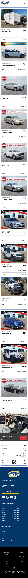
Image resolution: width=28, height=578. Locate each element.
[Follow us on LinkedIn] (15, 498)
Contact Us (4, 533)
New (6, 561)
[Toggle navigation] (24, 3)
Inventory (6, 550)
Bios (6, 556)
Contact (21, 561)
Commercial (21, 556)
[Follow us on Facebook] (7, 498)
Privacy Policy (6, 552)
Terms (6, 558)
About (21, 558)
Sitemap (6, 554)
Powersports (21, 550)
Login (14, 575)
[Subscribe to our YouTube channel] (11, 498)
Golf (21, 554)
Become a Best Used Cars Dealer (8, 536)
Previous (6, 422)
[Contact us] (3, 498)
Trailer (21, 552)
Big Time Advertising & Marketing (8, 540)
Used (7, 563)
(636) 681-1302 (8, 486)
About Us (4, 531)
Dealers (21, 559)
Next (21, 422)
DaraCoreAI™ (4, 543)
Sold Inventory (6, 559)
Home (6, 549)
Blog (2, 538)
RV (21, 549)
